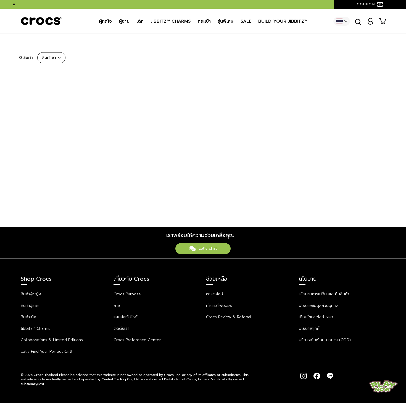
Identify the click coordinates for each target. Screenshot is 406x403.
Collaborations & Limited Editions (52, 340)
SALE (246, 21)
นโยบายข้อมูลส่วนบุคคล (319, 306)
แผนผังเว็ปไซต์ (126, 317)
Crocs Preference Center (137, 340)
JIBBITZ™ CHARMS (171, 21)
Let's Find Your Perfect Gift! (46, 351)
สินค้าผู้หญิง (31, 294)
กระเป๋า (204, 21)
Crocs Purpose (127, 294)
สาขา (118, 306)
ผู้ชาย (124, 21)
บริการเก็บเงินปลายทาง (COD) (325, 340)
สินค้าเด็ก (28, 317)
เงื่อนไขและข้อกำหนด (316, 317)
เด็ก (140, 21)
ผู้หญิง (105, 21)
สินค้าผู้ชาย (30, 306)
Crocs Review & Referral (228, 317)
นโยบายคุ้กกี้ (309, 328)
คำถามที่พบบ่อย (219, 306)
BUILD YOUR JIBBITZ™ (282, 21)
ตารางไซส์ (214, 294)
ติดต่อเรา (121, 328)
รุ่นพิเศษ (226, 21)
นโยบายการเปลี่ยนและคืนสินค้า (324, 294)
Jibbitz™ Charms (35, 328)
